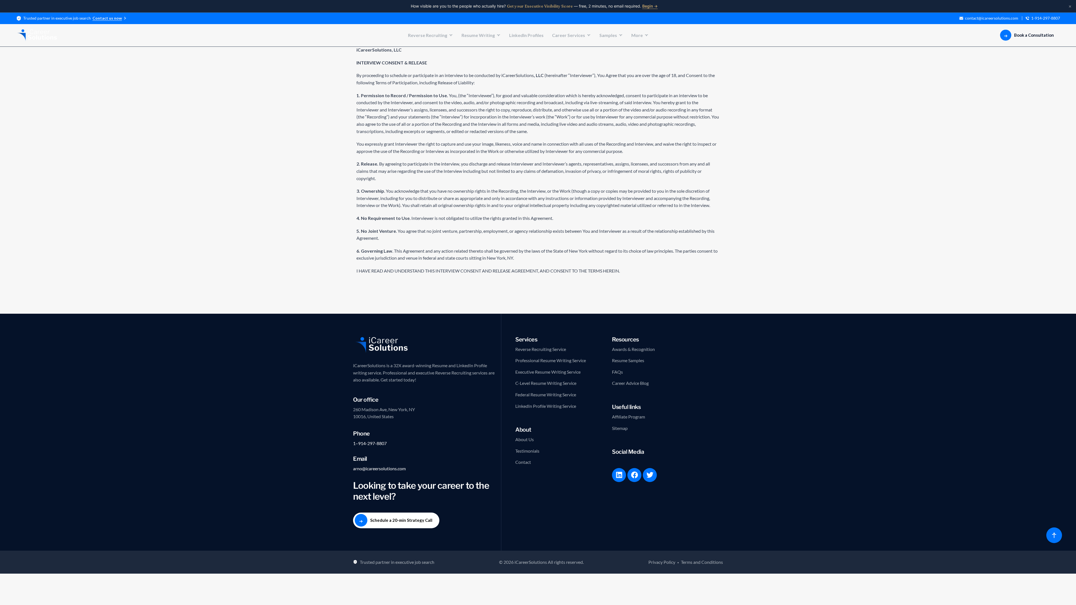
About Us (524, 439)
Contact (523, 462)
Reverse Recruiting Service (540, 349)
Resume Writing (478, 35)
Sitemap (620, 428)
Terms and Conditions (702, 562)
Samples (608, 35)
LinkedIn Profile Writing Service (545, 406)
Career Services (568, 35)
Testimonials (527, 450)
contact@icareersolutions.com (991, 18)
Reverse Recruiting (427, 35)
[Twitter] (650, 475)
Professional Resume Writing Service (550, 360)
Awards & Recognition (633, 349)
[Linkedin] (619, 475)
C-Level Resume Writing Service (545, 383)
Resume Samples (628, 360)
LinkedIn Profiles (526, 35)
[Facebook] (634, 475)
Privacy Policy (661, 562)
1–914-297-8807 (370, 443)
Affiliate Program (628, 416)
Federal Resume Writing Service (545, 394)
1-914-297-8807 (1045, 18)
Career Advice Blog (630, 383)
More (637, 35)
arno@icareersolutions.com (379, 468)
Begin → (650, 6)
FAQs (617, 371)
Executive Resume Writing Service (548, 371)
